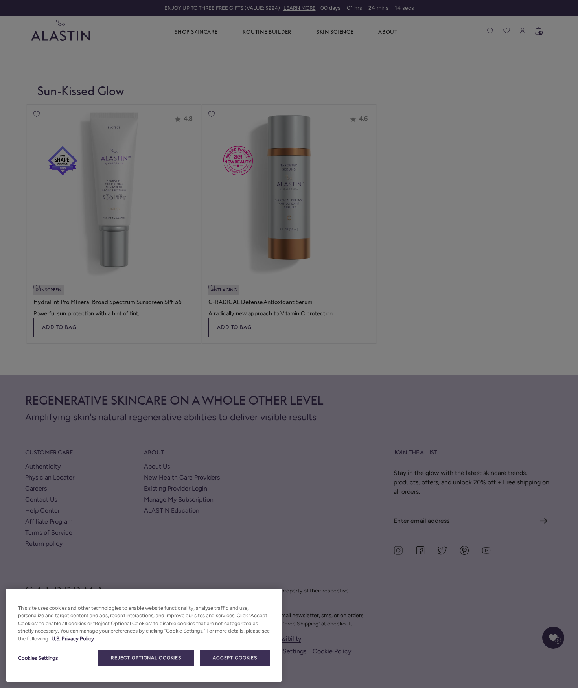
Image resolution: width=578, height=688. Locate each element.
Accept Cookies (235, 657)
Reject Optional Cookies (146, 657)
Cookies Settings (38, 658)
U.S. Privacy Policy (73, 639)
